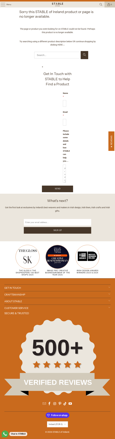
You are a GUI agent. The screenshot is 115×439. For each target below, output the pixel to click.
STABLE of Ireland (61, 432)
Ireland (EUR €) (56, 424)
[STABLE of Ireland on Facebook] (49, 404)
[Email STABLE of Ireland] (44, 404)
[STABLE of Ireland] (57, 4)
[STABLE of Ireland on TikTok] (65, 404)
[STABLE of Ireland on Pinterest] (60, 404)
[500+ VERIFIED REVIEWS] (57, 395)
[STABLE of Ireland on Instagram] (55, 404)
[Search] (101, 4)
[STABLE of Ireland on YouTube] (70, 404)
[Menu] (1, 4)
